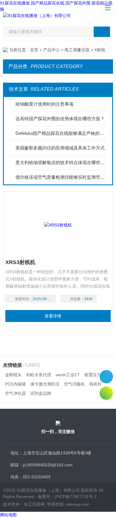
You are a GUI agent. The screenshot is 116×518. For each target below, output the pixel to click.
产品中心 (51, 49)
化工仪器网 (34, 504)
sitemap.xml (77, 504)
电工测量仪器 (77, 49)
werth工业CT (68, 374)
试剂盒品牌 (40, 393)
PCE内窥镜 (15, 384)
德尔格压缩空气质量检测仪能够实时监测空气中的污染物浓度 (61, 177)
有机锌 (95, 384)
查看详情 (53, 316)
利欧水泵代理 (38, 374)
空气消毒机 (74, 384)
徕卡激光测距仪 (44, 384)
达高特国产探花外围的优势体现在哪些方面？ (60, 118)
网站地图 (8, 514)
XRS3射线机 (20, 262)
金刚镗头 (13, 374)
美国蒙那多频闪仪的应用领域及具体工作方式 (60, 147)
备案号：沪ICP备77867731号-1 (67, 496)
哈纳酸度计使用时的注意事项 (44, 104)
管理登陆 (55, 504)
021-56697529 (106, 376)
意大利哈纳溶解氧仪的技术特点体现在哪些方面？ (61, 162)
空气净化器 (15, 393)
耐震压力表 (94, 374)
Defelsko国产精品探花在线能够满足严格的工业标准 (61, 133)
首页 (34, 49)
